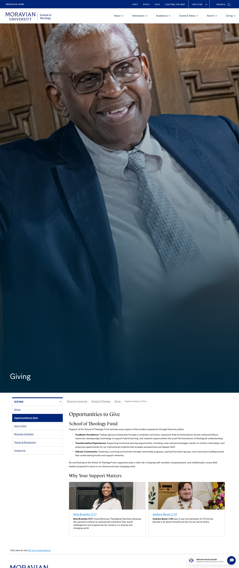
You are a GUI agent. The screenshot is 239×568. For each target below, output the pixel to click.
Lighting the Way (175, 4)
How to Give (20, 426)
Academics (162, 15)
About (117, 15)
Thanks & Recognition (25, 442)
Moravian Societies (24, 434)
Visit (135, 4)
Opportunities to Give (26, 417)
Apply (146, 4)
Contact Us (19, 450)
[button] (224, 4)
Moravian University (77, 401)
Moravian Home (15, 4)
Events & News (187, 15)
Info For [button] (197, 4)
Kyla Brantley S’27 (85, 514)
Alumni (210, 15)
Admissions (138, 15)
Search (220, 4)
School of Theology (101, 401)
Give (157, 4)
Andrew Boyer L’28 (165, 514)
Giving (229, 15)
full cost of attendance (39, 550)
